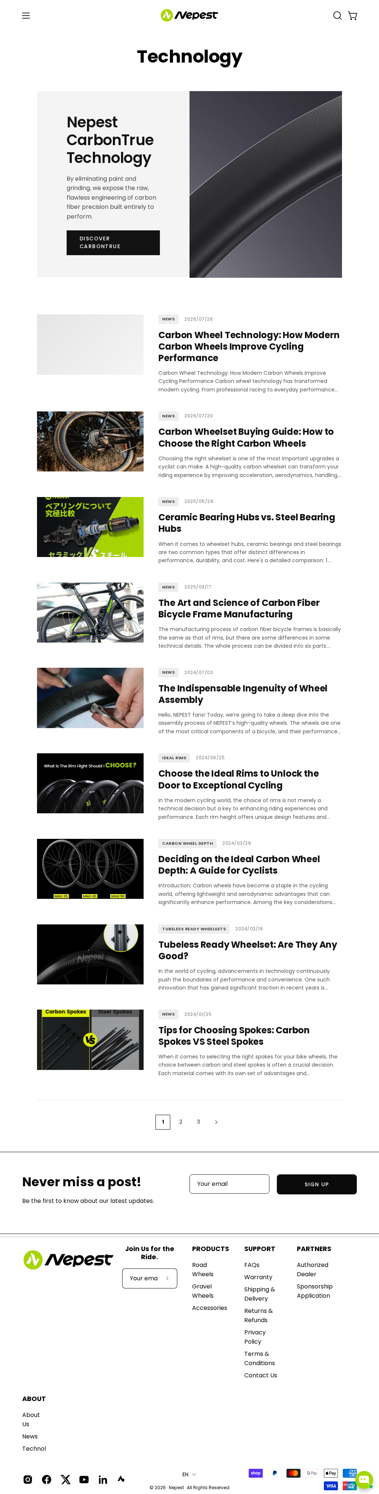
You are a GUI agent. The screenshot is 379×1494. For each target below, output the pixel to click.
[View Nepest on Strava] (120, 1479)
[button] (337, 15)
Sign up (317, 1184)
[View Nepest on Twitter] (64, 1479)
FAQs (251, 1265)
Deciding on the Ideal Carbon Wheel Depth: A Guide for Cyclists (239, 865)
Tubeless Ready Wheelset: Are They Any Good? (247, 950)
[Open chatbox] (364, 1480)
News (30, 1436)
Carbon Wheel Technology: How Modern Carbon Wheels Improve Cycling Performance (248, 346)
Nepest (176, 1487)
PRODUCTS (210, 1249)
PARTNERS (314, 1249)
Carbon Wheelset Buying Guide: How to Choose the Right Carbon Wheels (246, 437)
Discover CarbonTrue (100, 242)
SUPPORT (259, 1249)
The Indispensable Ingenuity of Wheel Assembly (243, 694)
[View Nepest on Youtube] (83, 1479)
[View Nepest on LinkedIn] (102, 1479)
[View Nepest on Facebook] (45, 1479)
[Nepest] (189, 16)
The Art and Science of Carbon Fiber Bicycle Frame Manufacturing (238, 608)
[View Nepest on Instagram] (26, 1479)
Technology (39, 1448)
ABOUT (34, 1399)
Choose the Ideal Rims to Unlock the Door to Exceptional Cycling (238, 779)
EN (185, 1474)
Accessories (209, 1308)
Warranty (258, 1277)
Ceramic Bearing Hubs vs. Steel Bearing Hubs (246, 523)
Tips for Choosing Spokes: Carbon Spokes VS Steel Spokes (234, 1036)
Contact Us (260, 1375)
